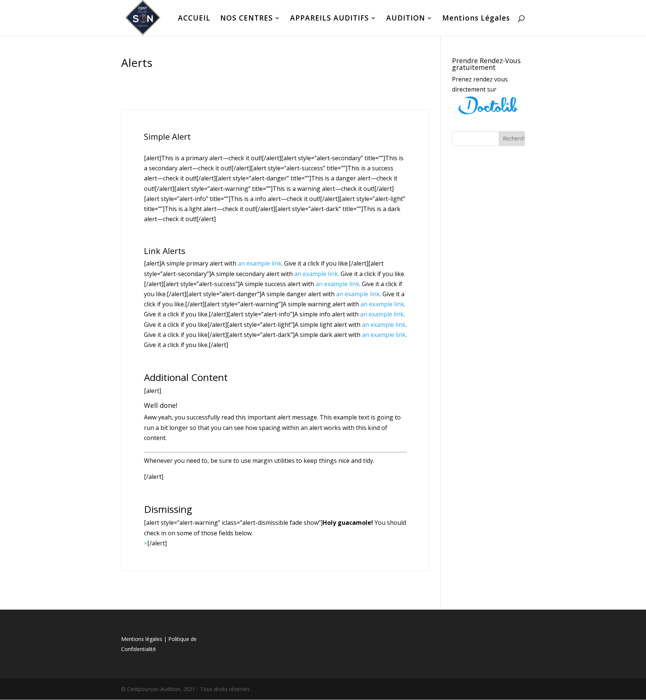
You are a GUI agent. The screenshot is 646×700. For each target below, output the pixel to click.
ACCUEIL (194, 19)
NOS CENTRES (246, 19)
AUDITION (405, 19)
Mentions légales (141, 638)
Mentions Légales (476, 19)
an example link (260, 263)
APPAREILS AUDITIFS (329, 19)
